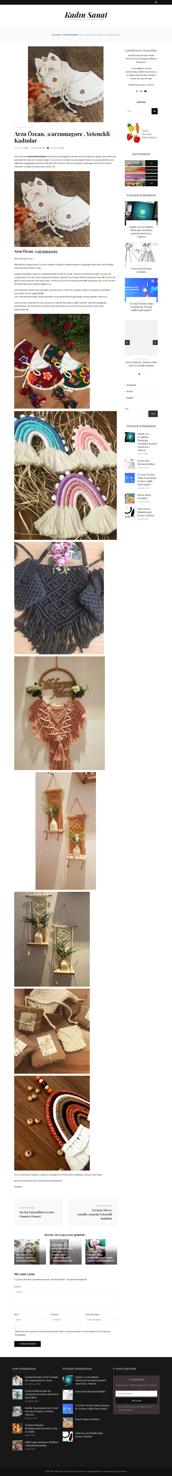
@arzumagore (46, 251)
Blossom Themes (102, 1471)
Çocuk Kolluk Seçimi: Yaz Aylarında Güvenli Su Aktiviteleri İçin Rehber (42, 1394)
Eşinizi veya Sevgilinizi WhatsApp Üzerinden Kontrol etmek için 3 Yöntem (90, 1380)
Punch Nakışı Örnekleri (87, 1419)
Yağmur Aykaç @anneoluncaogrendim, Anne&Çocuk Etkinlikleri (100, 1257)
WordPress (121, 1471)
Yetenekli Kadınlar (24, 127)
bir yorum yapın (57, 148)
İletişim (130, 397)
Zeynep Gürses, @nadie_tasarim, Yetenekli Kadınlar (26, 1257)
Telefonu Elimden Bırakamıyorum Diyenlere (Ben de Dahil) (41, 1428)
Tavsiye (141, 223)
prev (127, 342)
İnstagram (29, 163)
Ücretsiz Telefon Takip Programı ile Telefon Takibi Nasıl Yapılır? (141, 307)
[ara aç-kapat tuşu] (156, 2)
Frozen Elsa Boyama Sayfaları (90, 1391)
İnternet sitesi (92, 1314)
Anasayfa (131, 385)
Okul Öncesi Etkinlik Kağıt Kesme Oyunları (145, 512)
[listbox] (141, 348)
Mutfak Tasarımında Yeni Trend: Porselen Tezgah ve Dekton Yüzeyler (41, 1411)
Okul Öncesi (141, 265)
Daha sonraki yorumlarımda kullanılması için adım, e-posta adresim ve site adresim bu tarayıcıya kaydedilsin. (62, 1333)
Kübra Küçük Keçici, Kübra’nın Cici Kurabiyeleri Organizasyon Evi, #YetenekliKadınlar (62, 1254)
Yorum (17, 1286)
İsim (16, 1314)
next (155, 342)
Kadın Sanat (86, 14)
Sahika (26, 148)
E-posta (54, 1314)
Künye (130, 391)
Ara (126, 408)
